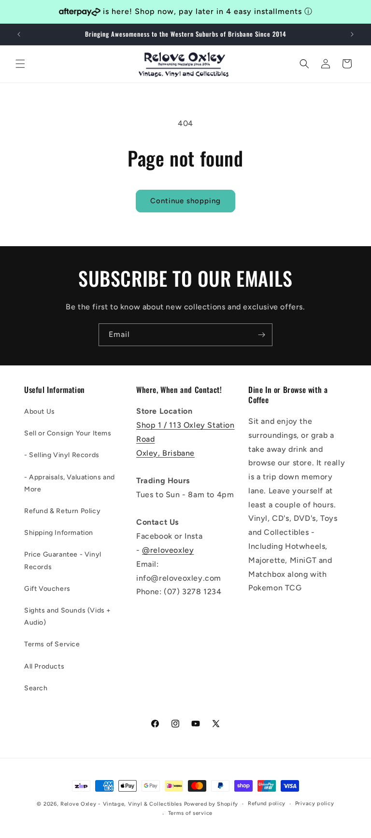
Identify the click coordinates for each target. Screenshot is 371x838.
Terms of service (190, 813)
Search (36, 688)
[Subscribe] (261, 334)
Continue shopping (185, 200)
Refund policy (266, 803)
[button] (20, 63)
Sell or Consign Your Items (68, 433)
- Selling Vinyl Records (62, 455)
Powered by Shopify (211, 804)
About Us (39, 411)
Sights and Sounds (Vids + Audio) (67, 616)
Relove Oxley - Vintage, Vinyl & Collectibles (121, 804)
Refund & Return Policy (62, 511)
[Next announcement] (352, 34)
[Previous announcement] (18, 34)
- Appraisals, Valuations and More (69, 483)
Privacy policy (314, 803)
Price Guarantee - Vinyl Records (62, 560)
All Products (44, 666)
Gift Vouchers (47, 589)
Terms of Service (52, 644)
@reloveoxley (168, 550)
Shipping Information (58, 533)
